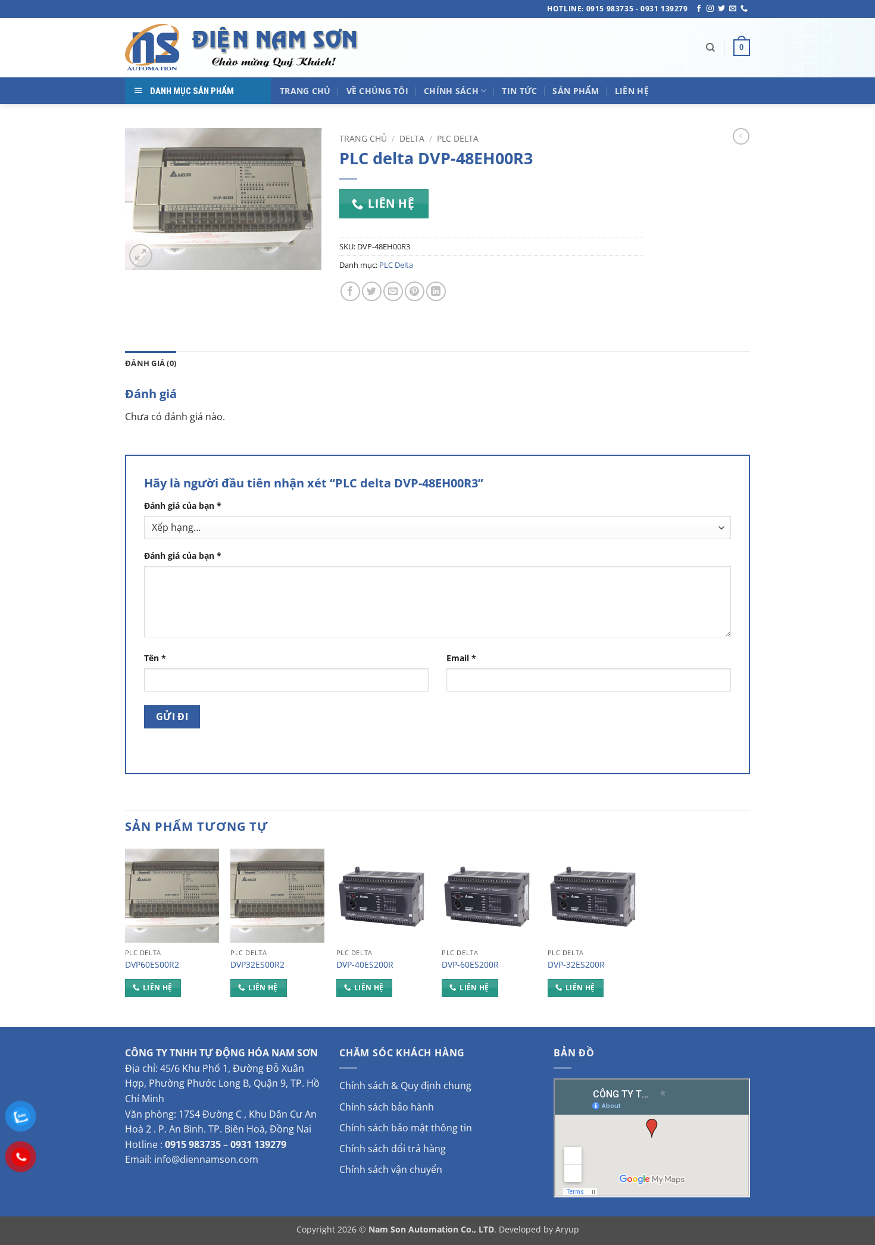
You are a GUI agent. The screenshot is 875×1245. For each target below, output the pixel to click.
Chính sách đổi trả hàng (392, 1148)
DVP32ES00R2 (257, 964)
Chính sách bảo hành (386, 1106)
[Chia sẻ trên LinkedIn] (436, 291)
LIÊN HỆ (632, 90)
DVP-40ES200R (364, 964)
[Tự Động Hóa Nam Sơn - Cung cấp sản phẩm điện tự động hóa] (244, 47)
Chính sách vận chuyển (390, 1169)
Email (461, 658)
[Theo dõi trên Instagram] (710, 9)
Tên (155, 658)
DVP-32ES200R (576, 964)
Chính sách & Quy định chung (405, 1085)
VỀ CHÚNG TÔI (377, 90)
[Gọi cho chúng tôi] (744, 9)
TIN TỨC (519, 90)
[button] (741, 47)
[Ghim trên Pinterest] (414, 291)
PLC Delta (458, 138)
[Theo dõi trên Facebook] (698, 9)
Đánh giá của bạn (182, 505)
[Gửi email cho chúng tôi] (732, 9)
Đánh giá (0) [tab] (150, 363)
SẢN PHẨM (575, 90)
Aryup (567, 1229)
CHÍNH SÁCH (451, 90)
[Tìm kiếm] (710, 47)
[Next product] (741, 136)
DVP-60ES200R (470, 964)
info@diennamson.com (206, 1159)
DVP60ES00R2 (152, 964)
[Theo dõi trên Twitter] (721, 9)
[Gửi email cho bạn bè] (393, 291)
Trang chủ (363, 138)
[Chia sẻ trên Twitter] (372, 291)
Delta (411, 138)
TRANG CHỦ (305, 90)
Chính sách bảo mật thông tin (405, 1127)
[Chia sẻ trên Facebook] (350, 291)
